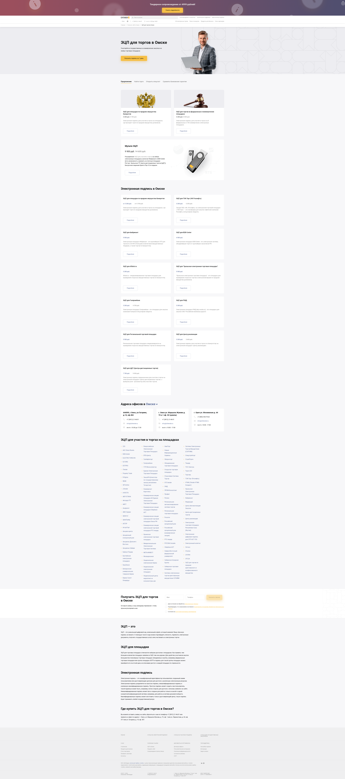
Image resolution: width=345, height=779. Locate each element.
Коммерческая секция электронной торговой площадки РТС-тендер (151, 527)
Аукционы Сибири (129, 548)
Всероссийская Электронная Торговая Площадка (150, 449)
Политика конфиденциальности (182, 751)
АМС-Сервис (127, 512)
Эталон (187, 551)
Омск (123, 21)
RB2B (124, 481)
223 (124, 446)
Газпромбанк (148, 463)
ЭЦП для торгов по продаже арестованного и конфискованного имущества (191, 568)
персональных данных (191, 604)
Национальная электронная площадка (148, 569)
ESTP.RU (125, 466)
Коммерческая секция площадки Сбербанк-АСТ (151, 509)
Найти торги (138, 81)
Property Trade (127, 473)
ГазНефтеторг (148, 459)
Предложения (126, 81)
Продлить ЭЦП (151, 749)
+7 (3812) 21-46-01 (133, 419)
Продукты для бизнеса (207, 21)
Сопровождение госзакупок (187, 17)
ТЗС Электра (189, 467)
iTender (125, 469)
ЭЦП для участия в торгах (143, 157)
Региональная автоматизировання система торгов (171, 504)
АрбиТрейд (126, 520)
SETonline (126, 485)
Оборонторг (168, 459)
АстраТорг (126, 527)
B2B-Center (126, 454)
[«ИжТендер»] (125, 17)
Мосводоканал (149, 556)
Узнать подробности (172, 10)
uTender (125, 489)
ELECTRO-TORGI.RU (129, 458)
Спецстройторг (190, 455)
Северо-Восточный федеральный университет (171, 553)
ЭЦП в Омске (150, 746)
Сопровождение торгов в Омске (155, 751)
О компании (124, 746)
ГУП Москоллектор (150, 467)
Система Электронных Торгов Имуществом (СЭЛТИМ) (192, 449)
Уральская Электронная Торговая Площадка (192, 491)
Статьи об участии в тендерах (183, 735)
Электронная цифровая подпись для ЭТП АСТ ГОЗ (191, 536)
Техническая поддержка (203, 17)
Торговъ (188, 475)
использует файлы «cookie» (137, 763)
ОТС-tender (168, 482)
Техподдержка (205, 743)
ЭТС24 (187, 559)
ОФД (166, 486)
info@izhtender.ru (132, 423)
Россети (167, 517)
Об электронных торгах (181, 21)
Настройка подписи (206, 746)
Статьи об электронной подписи (157, 735)
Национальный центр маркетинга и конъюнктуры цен (151, 578)
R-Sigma (125, 477)
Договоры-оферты (178, 746)
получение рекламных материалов (185, 611)
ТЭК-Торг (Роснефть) (192, 478)
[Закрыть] (343, 1)
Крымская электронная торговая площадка (151, 537)
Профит (167, 494)
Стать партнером (219, 21)
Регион (167, 498)
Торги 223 (188, 471)
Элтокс (187, 547)
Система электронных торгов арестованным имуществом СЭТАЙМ (172, 575)
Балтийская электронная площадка (127, 558)
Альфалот (126, 508)
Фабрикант (189, 498)
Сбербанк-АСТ (169, 547)
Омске (150, 404)
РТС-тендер (168, 539)
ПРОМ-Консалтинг (171, 490)
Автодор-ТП (127, 500)
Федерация (189, 502)
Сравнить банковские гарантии (175, 81)
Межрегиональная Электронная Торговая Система (150, 546)
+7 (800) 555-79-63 (203, 417)
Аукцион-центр (128, 531)
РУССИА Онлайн (170, 543)
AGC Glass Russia (128, 450)
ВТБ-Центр (147, 455)
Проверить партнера (126, 753)
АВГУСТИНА (127, 496)
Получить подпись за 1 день (133, 58)
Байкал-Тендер (128, 552)
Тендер (187, 463)
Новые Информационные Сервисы (171, 452)
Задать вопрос (204, 751)
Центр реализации (191, 519)
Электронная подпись (218, 17)
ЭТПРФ (187, 555)
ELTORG (125, 462)
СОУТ (175, 756)
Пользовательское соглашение (182, 749)
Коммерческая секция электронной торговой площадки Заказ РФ (151, 518)
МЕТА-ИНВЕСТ (148, 552)
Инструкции (204, 749)
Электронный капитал (192, 543)
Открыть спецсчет (153, 81)
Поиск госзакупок (194, 21)
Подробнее (130, 131)
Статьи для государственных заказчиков (209, 735)
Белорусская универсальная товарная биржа (128, 571)
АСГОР (125, 523)
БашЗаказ (126, 565)
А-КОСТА (125, 493)
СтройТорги (189, 459)
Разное (123, 735)
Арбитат (125, 516)
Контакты (123, 756)
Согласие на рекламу (179, 753)
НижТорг (167, 446)
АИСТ (124, 504)
